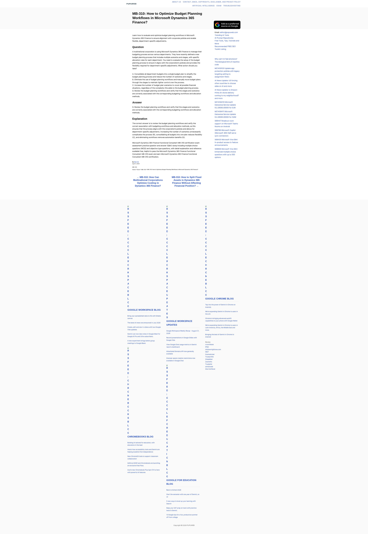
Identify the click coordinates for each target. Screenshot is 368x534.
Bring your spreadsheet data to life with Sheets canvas (144, 317)
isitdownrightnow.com (213, 349)
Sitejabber (209, 359)
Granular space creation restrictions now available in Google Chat (180, 359)
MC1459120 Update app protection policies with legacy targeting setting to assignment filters (227, 72)
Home (134, 169)
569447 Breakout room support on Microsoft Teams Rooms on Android (226, 123)
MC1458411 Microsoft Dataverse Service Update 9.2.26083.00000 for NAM (225, 114)
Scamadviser (210, 354)
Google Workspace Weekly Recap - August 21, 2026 (182, 332)
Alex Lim (136, 162)
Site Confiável (210, 369)
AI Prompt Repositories (224, 38)
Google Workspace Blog (144, 310)
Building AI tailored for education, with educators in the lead (141, 444)
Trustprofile (209, 357)
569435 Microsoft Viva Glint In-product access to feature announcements (226, 142)
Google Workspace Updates (179, 323)
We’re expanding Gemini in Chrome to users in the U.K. (221, 313)
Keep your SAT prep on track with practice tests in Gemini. (181, 509)
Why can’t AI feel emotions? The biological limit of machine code (227, 62)
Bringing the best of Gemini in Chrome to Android (219, 336)
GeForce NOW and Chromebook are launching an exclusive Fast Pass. (143, 464)
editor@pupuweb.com (229, 32)
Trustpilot (208, 364)
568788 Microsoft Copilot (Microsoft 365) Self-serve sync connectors (225, 133)
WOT (207, 352)
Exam (138, 169)
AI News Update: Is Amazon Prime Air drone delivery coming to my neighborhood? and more (227, 94)
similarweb (209, 367)
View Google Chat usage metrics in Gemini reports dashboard (181, 346)
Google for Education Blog (181, 482)
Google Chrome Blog (219, 298)
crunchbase (209, 344)
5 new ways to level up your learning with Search (181, 502)
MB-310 (134, 167)
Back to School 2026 (173, 490)
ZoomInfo (208, 362)
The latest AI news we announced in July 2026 (143, 323)
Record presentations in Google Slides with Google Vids (181, 339)
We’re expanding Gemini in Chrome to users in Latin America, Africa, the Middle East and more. (221, 327)
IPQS (207, 347)
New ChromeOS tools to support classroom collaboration (142, 457)
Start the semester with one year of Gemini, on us (182, 495)
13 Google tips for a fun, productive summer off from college (182, 516)
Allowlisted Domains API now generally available (180, 352)
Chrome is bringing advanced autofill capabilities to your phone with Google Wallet (221, 319)
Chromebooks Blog (140, 436)
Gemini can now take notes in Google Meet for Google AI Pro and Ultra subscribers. (143, 335)
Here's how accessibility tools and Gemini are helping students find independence (143, 451)
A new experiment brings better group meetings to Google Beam (141, 342)
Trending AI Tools (222, 35)
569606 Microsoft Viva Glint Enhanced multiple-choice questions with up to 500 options (226, 153)
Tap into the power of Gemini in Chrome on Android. (220, 306)
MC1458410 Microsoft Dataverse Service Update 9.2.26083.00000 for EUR (225, 105)
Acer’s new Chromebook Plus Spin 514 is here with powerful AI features (143, 471)
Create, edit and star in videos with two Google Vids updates (144, 328)
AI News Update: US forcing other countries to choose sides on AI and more (226, 83)
